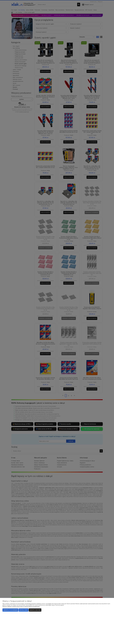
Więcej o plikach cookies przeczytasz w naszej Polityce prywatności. (21, 606)
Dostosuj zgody (23, 610)
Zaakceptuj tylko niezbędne (10, 610)
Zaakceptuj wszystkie (35, 610)
